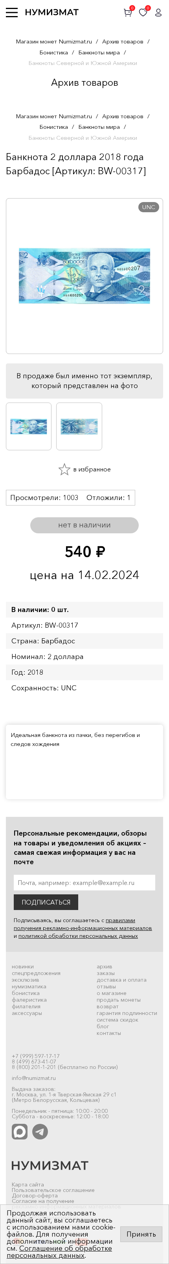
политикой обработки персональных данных (78, 935)
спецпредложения (36, 973)
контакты (109, 1032)
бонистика (26, 993)
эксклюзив (25, 979)
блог (103, 1026)
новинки (23, 966)
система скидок (117, 1019)
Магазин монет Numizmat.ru (54, 41)
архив (104, 966)
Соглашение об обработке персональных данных (59, 1252)
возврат (108, 1006)
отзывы (106, 986)
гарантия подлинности (127, 1013)
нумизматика (29, 986)
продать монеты (119, 999)
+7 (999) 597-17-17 (36, 1056)
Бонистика (53, 52)
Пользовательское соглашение (53, 1190)
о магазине (112, 993)
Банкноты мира (99, 52)
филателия (26, 1006)
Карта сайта (28, 1184)
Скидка (23, 186)
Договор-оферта (35, 1195)
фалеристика (29, 999)
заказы (106, 973)
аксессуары (27, 1013)
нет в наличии (84, 524)
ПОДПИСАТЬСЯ (46, 902)
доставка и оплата (122, 979)
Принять (141, 1234)
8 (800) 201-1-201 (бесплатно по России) (65, 1067)
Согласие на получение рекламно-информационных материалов (66, 1203)
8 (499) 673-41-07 (34, 1061)
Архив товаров (122, 41)
